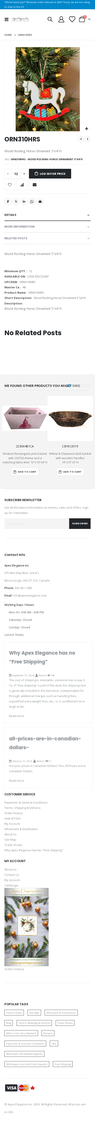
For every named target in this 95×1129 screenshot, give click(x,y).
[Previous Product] (81, 139)
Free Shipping (63, 1064)
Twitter (15, 201)
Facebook (7, 201)
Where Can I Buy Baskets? (21, 1033)
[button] (86, 129)
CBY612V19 (70, 446)
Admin (42, 675)
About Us (10, 834)
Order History (13, 813)
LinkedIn (24, 201)
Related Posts (15, 238)
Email (40, 201)
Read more (16, 716)
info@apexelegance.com (29, 595)
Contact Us (11, 875)
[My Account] (61, 19)
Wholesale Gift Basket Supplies (24, 1053)
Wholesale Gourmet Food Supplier (27, 1064)
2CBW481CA (25, 446)
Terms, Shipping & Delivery (22, 808)
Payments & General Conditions (26, 802)
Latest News (14, 635)
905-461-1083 (23, 588)
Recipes (48, 1033)
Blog (8, 1022)
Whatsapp (32, 201)
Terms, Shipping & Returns (34, 1022)
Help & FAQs (12, 818)
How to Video (14, 1012)
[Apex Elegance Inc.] (20, 19)
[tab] (47, 215)
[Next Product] (87, 139)
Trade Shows (13, 845)
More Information (19, 226)
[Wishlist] (71, 19)
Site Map (10, 840)
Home (8, 34)
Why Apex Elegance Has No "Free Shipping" (33, 850)
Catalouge (11, 885)
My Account (12, 824)
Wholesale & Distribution (21, 829)
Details (10, 215)
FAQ (53, 1043)
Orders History (14, 969)
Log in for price (52, 174)
